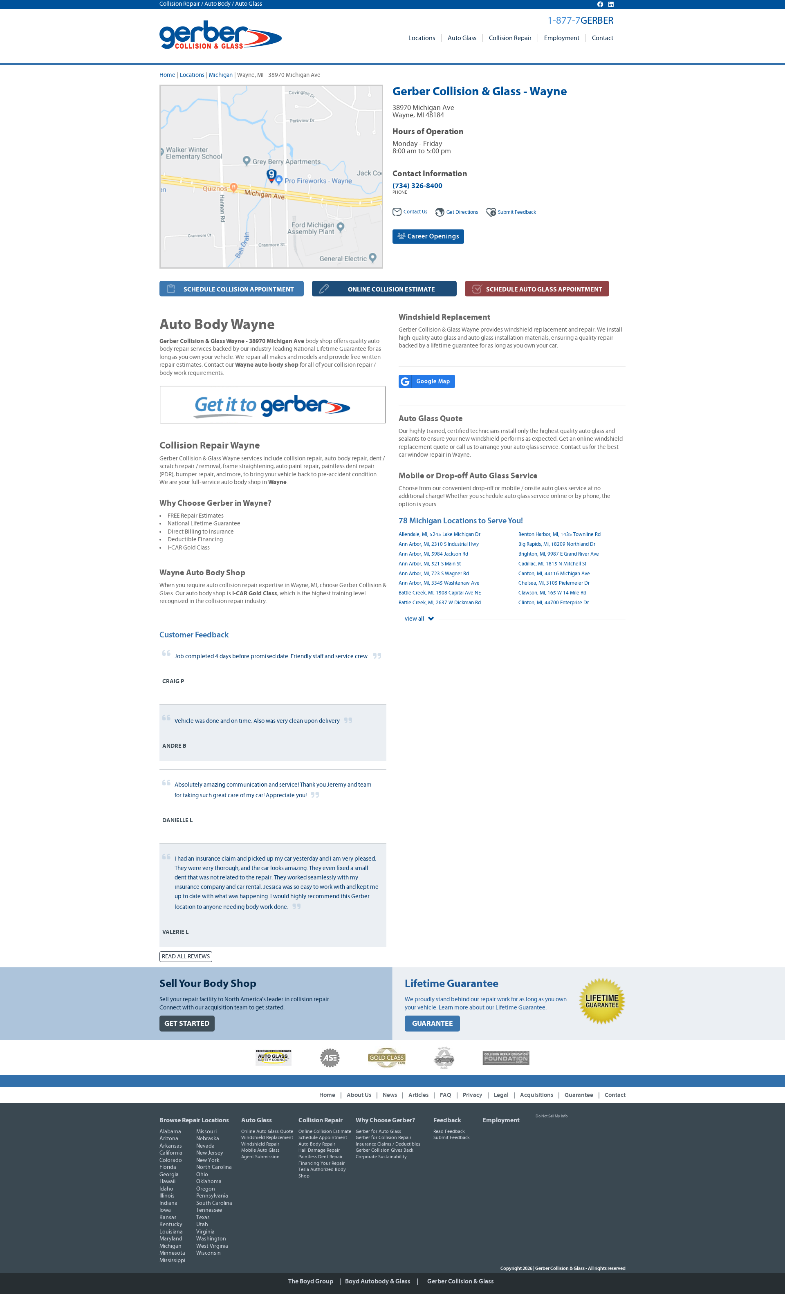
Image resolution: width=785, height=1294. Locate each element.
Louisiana (171, 1232)
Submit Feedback (451, 1137)
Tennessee (209, 1210)
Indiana (168, 1203)
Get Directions (462, 212)
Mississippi (172, 1260)
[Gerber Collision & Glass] (220, 34)
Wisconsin (208, 1253)
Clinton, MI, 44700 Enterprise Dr (553, 603)
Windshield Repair (260, 1144)
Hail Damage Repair (319, 1150)
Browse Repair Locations (194, 1120)
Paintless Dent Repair (320, 1156)
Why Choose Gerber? (385, 1120)
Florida (167, 1167)
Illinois (167, 1196)
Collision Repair (510, 38)
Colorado (170, 1160)
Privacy (472, 1095)
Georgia (169, 1174)
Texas (203, 1217)
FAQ (445, 1095)
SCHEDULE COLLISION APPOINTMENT (239, 289)
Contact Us (415, 212)
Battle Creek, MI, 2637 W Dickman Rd (440, 603)
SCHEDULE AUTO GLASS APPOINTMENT (544, 289)
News (390, 1095)
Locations (421, 38)
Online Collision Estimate (324, 1131)
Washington (211, 1239)
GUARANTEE (432, 1023)
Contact (602, 38)
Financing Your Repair (321, 1163)
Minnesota (172, 1253)
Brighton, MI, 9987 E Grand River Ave (558, 554)
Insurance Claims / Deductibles (388, 1144)
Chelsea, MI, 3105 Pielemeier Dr (554, 583)
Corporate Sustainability (381, 1156)
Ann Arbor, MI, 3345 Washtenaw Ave (439, 583)
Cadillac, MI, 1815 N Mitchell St (552, 564)
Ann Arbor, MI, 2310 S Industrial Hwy (439, 544)
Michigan (221, 75)
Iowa (165, 1210)
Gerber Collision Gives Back (384, 1150)
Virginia (205, 1232)
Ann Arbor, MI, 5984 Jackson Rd (433, 554)
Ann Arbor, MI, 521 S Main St (430, 564)
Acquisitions (536, 1095)
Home (167, 75)
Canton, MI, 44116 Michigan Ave (554, 573)
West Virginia (212, 1246)
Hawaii (167, 1181)
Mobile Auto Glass (260, 1150)
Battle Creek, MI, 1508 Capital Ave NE (440, 593)
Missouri (206, 1132)
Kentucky (170, 1224)
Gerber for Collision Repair (383, 1137)
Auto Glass (462, 38)
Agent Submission (260, 1156)
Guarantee (579, 1095)
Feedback (517, 212)
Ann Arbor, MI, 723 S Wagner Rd (434, 573)
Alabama (170, 1132)
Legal (501, 1095)
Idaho (166, 1189)
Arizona (168, 1139)
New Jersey (209, 1153)
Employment (561, 38)
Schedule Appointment (322, 1137)
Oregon (205, 1189)
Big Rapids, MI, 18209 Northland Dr (556, 544)
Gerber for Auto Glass (378, 1131)
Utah (202, 1224)
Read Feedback (449, 1131)
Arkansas (170, 1146)
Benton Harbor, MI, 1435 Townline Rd (559, 534)
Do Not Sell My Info (551, 1116)
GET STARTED (187, 1023)
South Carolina (214, 1203)
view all (415, 619)
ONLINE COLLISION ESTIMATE (391, 289)
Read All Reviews (186, 956)
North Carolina (214, 1167)
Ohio (202, 1174)
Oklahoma (209, 1181)
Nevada (205, 1146)
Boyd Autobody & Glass (377, 1281)
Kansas (168, 1217)
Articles (418, 1095)
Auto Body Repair (316, 1144)
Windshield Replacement (267, 1137)
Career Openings (432, 236)
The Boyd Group (310, 1281)
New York (208, 1160)
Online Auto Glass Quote (267, 1131)
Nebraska (207, 1139)
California (170, 1153)
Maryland (170, 1239)
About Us (359, 1095)
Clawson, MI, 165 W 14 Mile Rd (552, 593)
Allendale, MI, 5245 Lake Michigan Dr (439, 534)
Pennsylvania (212, 1196)
